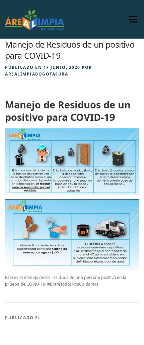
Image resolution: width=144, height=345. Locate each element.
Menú (133, 19)
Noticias (55, 318)
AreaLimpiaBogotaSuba (36, 74)
